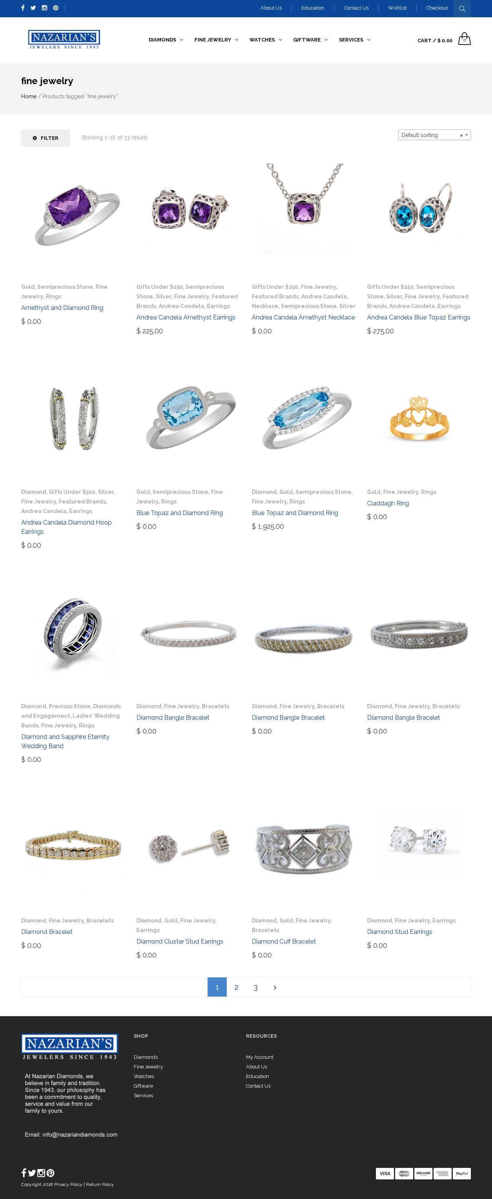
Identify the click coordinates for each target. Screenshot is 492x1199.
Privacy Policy (69, 1184)
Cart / (434, 40)
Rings (53, 296)
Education (312, 8)
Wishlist (397, 8)
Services (143, 1095)
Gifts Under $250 (159, 287)
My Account (259, 1057)
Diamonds (146, 1057)
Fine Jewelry (191, 296)
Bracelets (215, 706)
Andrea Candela (181, 306)
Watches (144, 1076)
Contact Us (356, 8)
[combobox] (434, 134)
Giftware (143, 1086)
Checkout (437, 8)
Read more (43, 320)
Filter (49, 138)
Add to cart (160, 330)
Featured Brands (275, 296)
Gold (28, 287)
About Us (271, 8)
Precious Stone (69, 706)
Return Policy (100, 1184)
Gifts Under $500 (72, 492)
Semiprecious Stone (65, 287)
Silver (163, 296)
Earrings (218, 306)
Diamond (33, 492)
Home (29, 96)
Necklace (265, 306)
